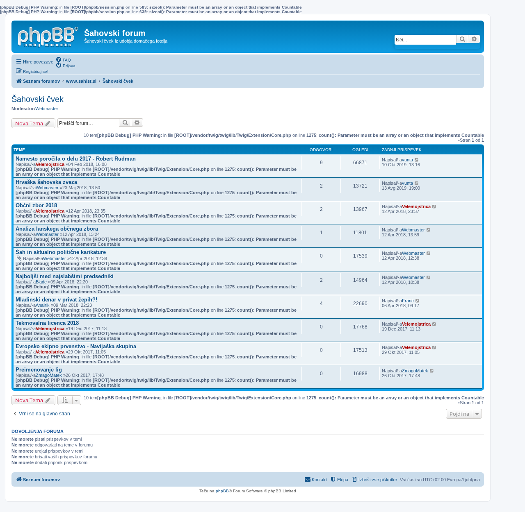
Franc (408, 300)
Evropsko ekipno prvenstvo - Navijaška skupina (76, 346)
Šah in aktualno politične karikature (61, 252)
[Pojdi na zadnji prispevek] (417, 160)
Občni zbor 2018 (36, 205)
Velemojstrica (50, 164)
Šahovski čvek (37, 99)
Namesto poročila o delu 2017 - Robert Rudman (76, 159)
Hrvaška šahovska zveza (46, 182)
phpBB (222, 491)
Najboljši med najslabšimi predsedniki (65, 276)
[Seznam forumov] (49, 35)
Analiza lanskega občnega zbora (57, 229)
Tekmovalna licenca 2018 (47, 323)
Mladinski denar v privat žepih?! (56, 300)
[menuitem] (63, 59)
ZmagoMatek (49, 375)
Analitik (43, 305)
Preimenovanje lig (39, 370)
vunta (407, 159)
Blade (41, 281)
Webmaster (46, 108)
